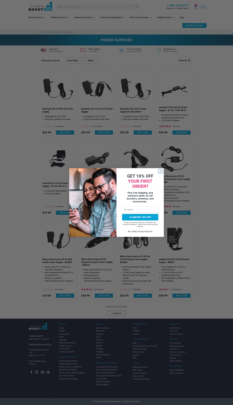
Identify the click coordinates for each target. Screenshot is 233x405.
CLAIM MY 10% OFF (140, 217)
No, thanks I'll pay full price (140, 231)
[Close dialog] (161, 171)
